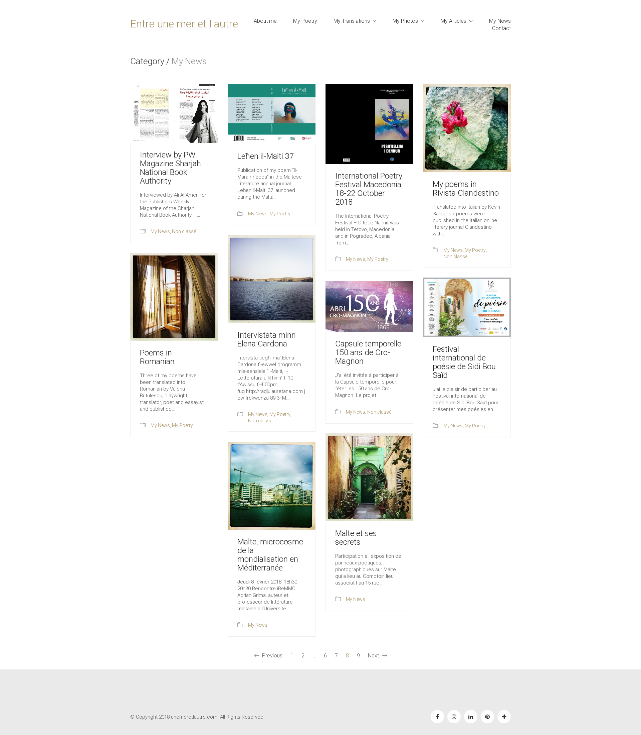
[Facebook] (437, 716)
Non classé (184, 231)
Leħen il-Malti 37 (265, 156)
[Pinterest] (487, 716)
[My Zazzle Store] (504, 716)
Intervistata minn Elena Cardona (266, 339)
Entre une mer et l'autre (184, 23)
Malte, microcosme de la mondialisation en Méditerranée (270, 554)
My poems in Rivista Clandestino (466, 188)
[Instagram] (454, 716)
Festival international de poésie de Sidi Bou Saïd (464, 362)
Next (374, 655)
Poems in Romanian (157, 357)
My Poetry (279, 213)
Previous (271, 655)
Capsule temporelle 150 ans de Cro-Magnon (368, 352)
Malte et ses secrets (356, 537)
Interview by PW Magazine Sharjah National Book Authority (170, 167)
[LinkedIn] (470, 716)
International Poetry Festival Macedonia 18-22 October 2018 (368, 189)
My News (160, 231)
